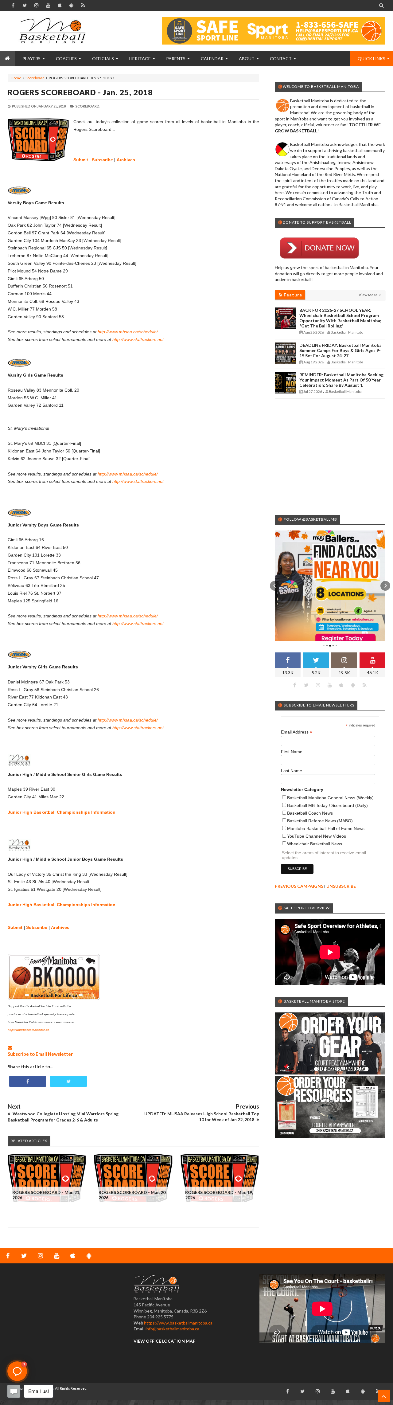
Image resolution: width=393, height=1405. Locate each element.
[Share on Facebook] (27, 1081)
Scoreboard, (88, 106)
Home (16, 78)
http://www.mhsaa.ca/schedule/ (128, 331)
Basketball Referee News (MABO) (320, 820)
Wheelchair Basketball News (314, 843)
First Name (291, 751)
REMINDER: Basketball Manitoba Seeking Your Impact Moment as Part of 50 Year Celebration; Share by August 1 (341, 380)
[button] (275, 586)
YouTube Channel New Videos (316, 836)
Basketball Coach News (310, 813)
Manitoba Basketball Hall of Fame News (325, 828)
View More (368, 294)
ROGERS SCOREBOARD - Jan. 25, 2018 (80, 92)
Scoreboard (35, 78)
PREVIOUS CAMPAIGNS (299, 886)
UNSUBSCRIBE (341, 886)
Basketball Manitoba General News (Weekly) (330, 797)
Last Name (291, 770)
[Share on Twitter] (68, 1081)
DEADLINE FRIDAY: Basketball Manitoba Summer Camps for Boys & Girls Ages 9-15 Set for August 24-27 (340, 350)
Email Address (296, 732)
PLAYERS (31, 58)
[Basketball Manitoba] (54, 31)
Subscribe (102, 159)
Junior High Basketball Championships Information (61, 812)
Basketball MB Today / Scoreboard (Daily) (327, 805)
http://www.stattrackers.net (138, 339)
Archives (126, 159)
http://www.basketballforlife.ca (28, 1029)
